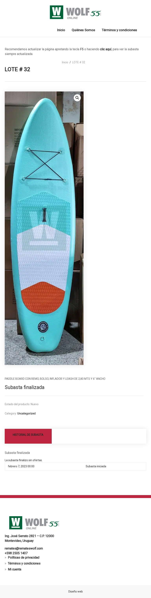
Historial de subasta (28, 434)
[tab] (28, 436)
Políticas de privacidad (23, 557)
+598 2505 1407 (16, 553)
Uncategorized (26, 413)
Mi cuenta (14, 569)
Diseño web (75, 591)
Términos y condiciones (24, 563)
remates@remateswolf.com (24, 548)
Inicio (65, 62)
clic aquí (105, 49)
